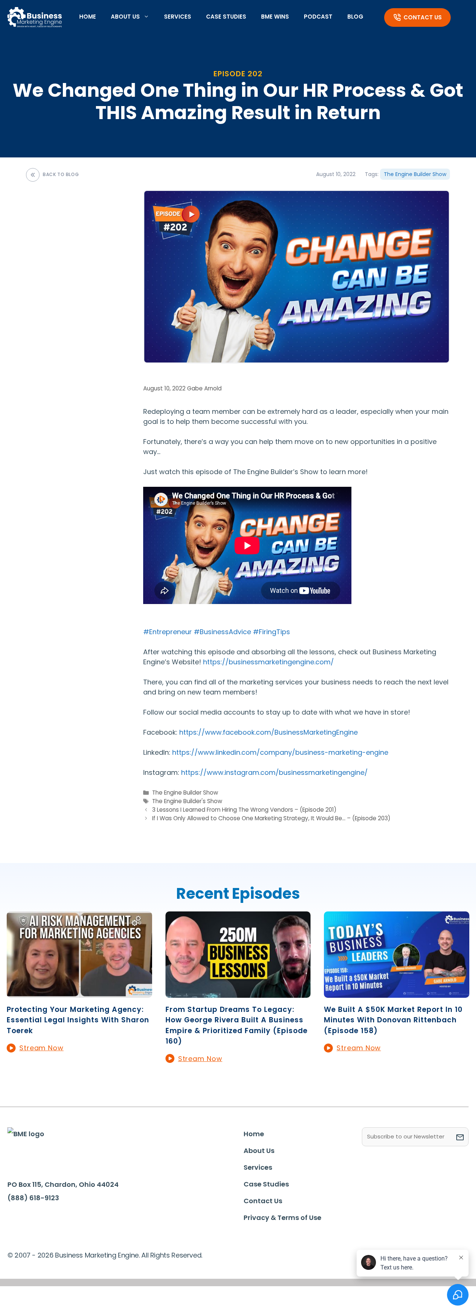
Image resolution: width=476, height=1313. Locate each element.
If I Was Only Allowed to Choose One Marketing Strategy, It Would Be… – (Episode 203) (271, 818)
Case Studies (226, 16)
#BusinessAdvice (222, 631)
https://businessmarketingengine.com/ (268, 662)
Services (177, 16)
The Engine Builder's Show (187, 801)
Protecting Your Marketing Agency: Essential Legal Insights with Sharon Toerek (78, 1020)
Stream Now (41, 1047)
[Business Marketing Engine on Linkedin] (40, 1220)
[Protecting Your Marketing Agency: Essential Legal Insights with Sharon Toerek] (79, 992)
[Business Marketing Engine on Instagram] (63, 1220)
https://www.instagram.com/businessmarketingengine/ (274, 772)
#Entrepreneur (167, 631)
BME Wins (275, 16)
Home (87, 16)
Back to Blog (61, 174)
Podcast (318, 16)
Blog (355, 16)
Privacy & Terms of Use (282, 1217)
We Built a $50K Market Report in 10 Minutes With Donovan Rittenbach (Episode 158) (393, 1020)
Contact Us (422, 17)
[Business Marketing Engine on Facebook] (17, 1220)
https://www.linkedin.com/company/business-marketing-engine (280, 752)
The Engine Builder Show (415, 174)
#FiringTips (271, 631)
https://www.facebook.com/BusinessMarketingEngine (268, 732)
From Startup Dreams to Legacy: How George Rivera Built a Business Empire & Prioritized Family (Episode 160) (236, 1025)
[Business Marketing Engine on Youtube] (86, 1220)
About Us (125, 16)
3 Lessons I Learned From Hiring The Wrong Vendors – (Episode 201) (244, 810)
